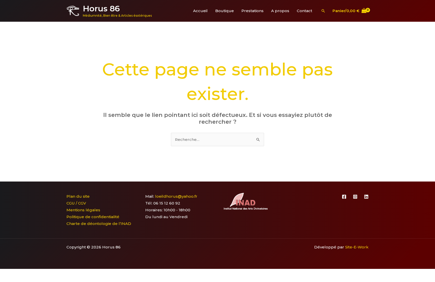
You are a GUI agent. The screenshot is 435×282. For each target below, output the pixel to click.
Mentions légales (83, 210)
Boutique (224, 10)
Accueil (200, 10)
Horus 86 (101, 8)
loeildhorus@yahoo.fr (176, 196)
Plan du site (78, 196)
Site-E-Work (357, 247)
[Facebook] (344, 196)
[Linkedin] (366, 196)
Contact (304, 10)
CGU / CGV (76, 203)
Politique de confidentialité (92, 216)
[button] (323, 11)
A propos (280, 10)
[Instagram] (355, 196)
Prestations (252, 10)
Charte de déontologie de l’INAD (98, 223)
